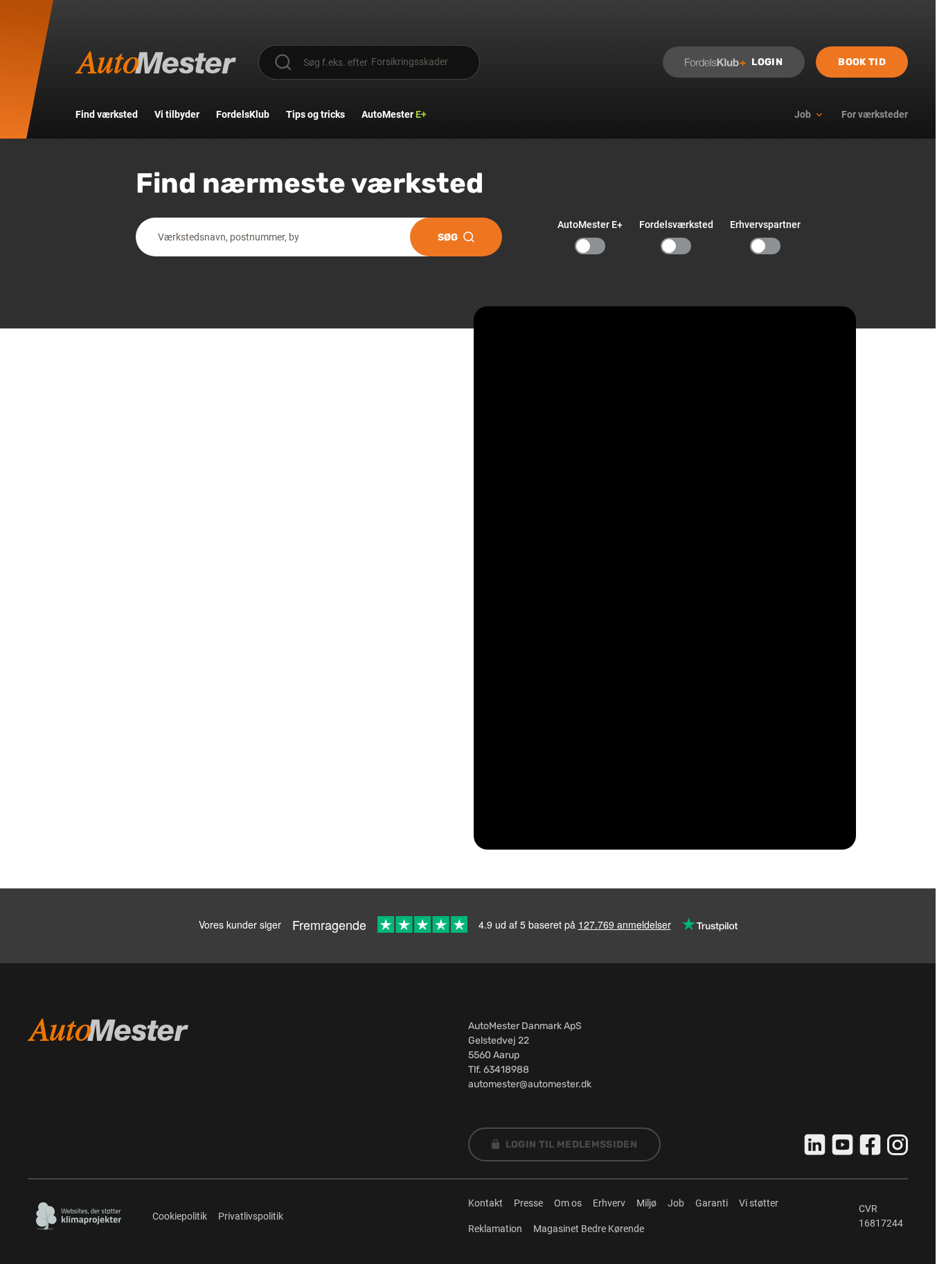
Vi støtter (758, 1203)
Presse (528, 1203)
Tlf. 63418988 (498, 1070)
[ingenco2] (79, 1216)
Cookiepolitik (179, 1216)
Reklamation (495, 1228)
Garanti (711, 1203)
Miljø (646, 1203)
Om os (568, 1203)
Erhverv (609, 1203)
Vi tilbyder (176, 114)
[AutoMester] (155, 62)
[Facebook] (870, 1145)
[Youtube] (843, 1145)
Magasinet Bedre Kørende (588, 1228)
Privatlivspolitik (250, 1216)
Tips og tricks (315, 114)
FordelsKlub (242, 114)
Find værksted (106, 114)
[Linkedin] (815, 1145)
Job (676, 1203)
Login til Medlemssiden (572, 1144)
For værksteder (874, 114)
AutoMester (394, 114)
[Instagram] (897, 1144)
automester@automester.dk (529, 1084)
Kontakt (485, 1203)
